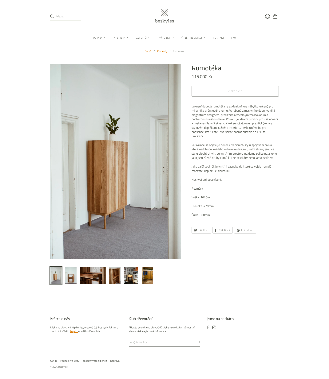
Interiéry (119, 38)
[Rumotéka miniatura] (56, 275)
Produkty (162, 51)
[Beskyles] (164, 16)
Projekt (74, 331)
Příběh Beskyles (191, 38)
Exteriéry (142, 38)
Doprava (115, 361)
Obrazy (98, 38)
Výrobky (164, 38)
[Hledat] (52, 16)
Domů (148, 51)
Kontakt (218, 38)
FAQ (233, 38)
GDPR (53, 361)
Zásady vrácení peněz (95, 361)
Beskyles (63, 367)
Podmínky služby (69, 361)
